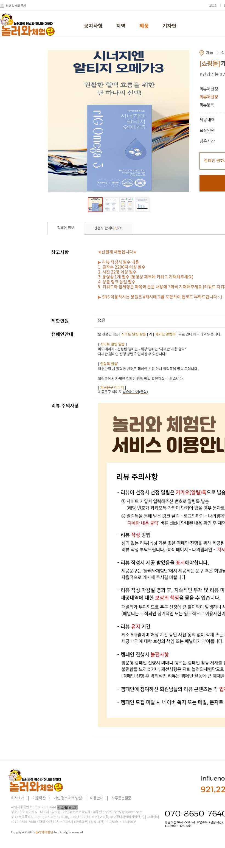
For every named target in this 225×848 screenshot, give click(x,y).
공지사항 (93, 26)
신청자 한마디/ (108, 228)
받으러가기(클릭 (135, 392)
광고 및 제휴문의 (15, 5)
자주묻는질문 (121, 798)
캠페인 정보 (65, 228)
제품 (144, 26)
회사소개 (17, 798)
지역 (121, 26)
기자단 (169, 26)
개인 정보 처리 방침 (68, 798)
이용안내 (96, 798)
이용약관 (39, 798)
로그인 (213, 5)
